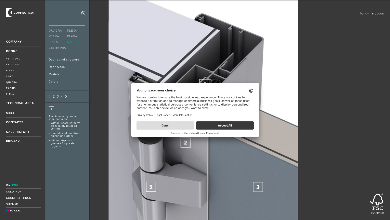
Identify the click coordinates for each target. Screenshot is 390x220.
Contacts (14, 122)
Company (14, 41)
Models (54, 74)
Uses (10, 112)
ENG (15, 185)
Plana (10, 70)
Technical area (20, 103)
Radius (11, 88)
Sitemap (12, 204)
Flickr (14, 210)
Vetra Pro (13, 64)
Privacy (13, 141)
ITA (8, 185)
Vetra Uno (13, 58)
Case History (17, 131)
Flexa (10, 94)
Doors (11, 51)
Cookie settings (18, 198)
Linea (9, 76)
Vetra (54, 36)
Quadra (11, 82)
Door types (57, 66)
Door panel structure (64, 59)
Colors (53, 81)
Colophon (14, 191)
